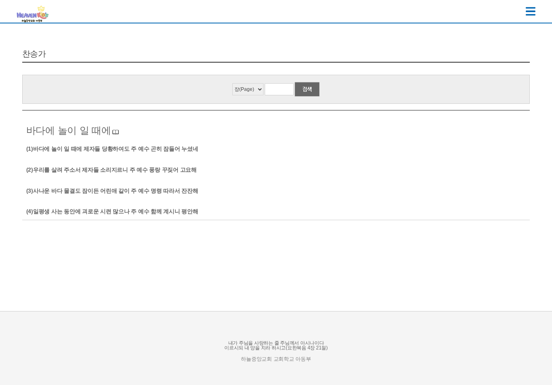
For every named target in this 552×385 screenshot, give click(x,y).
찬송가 (34, 53)
